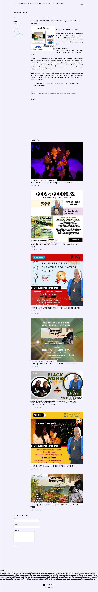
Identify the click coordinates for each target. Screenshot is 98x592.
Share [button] (15, 18)
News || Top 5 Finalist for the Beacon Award (52, 466)
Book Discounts (18, 26)
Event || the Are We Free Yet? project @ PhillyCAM (54, 363)
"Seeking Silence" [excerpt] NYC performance (53, 182)
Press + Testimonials (53, 4)
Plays (43, 4)
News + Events (36, 4)
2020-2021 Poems (19, 24)
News (15, 30)
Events (15, 28)
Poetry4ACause (18, 32)
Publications (17, 36)
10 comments (37, 185)
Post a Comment (38, 249)
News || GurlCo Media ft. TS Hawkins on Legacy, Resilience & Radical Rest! (53, 403)
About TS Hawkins (25, 4)
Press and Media (18, 34)
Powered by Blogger (50, 584)
